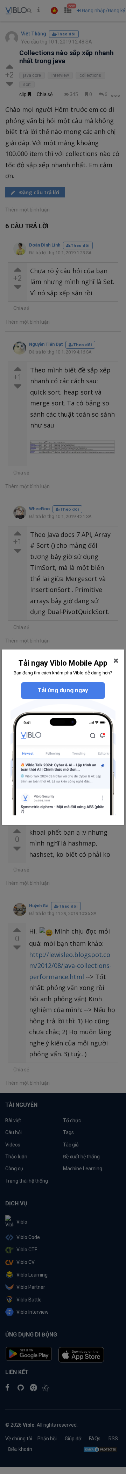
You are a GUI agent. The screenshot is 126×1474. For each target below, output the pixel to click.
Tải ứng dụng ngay (63, 690)
